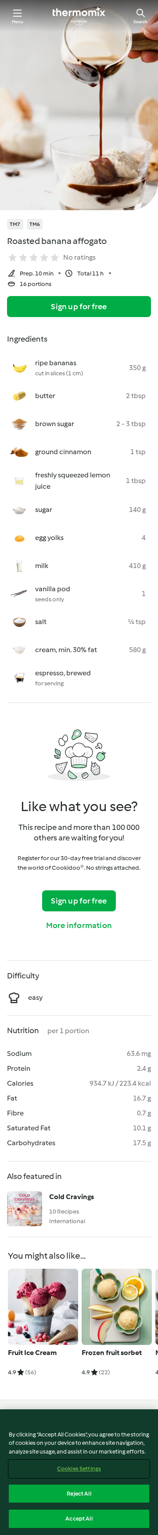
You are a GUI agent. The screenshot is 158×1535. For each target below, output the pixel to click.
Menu (18, 22)
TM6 (34, 224)
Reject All (79, 1493)
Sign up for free (79, 306)
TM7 (15, 224)
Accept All (78, 1518)
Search (140, 22)
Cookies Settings (79, 1468)
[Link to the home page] (79, 16)
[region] (79, 1472)
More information (79, 925)
